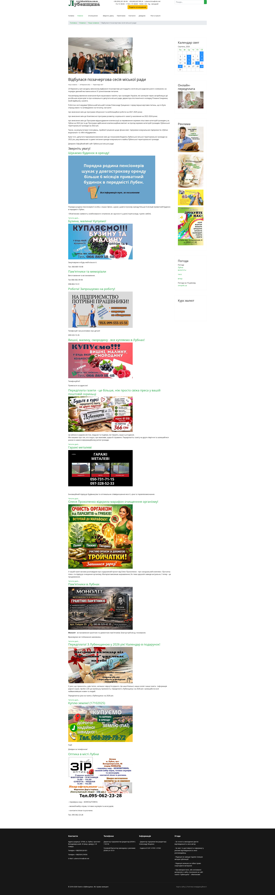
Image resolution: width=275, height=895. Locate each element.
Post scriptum (155, 16)
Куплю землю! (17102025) (86, 703)
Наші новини (72, 85)
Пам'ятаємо (121, 16)
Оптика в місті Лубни (83, 754)
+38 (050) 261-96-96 (121, 1)
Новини (80, 16)
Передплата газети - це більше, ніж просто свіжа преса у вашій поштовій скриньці (114, 392)
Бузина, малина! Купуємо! (87, 221)
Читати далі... (73, 218)
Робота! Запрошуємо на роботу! (91, 289)
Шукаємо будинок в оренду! (88, 153)
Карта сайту (180, 887)
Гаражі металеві (80, 447)
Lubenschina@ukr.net (152, 1)
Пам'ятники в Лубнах (83, 584)
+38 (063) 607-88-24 (136, 1)
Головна (71, 16)
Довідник (142, 16)
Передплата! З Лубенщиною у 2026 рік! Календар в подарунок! (114, 644)
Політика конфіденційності (197, 887)
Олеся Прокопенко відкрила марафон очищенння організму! (113, 502)
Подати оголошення (137, 7)
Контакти (132, 16)
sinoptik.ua (182, 285)
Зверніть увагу (108, 16)
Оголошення (93, 16)
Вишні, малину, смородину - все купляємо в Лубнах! (106, 340)
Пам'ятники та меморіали (87, 271)
